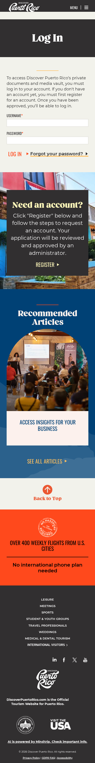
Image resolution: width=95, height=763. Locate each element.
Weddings (47, 632)
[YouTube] (85, 660)
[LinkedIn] (55, 660)
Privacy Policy (31, 757)
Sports (47, 612)
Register (45, 264)
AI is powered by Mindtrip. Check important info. (47, 742)
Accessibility (64, 757)
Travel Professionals (47, 625)
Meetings (47, 606)
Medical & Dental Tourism (47, 638)
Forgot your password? (56, 153)
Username (14, 115)
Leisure (47, 599)
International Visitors (46, 645)
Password (14, 133)
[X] (75, 660)
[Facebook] (64, 660)
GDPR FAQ (48, 757)
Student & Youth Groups (47, 619)
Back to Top (48, 498)
